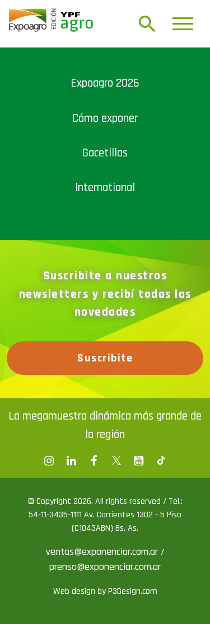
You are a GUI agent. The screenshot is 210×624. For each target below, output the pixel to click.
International (105, 187)
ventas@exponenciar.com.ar (103, 551)
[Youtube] (138, 460)
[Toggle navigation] (183, 24)
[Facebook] (49, 460)
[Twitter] (116, 460)
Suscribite (105, 358)
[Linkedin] (71, 460)
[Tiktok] (161, 460)
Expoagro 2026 (105, 82)
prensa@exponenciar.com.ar (105, 566)
